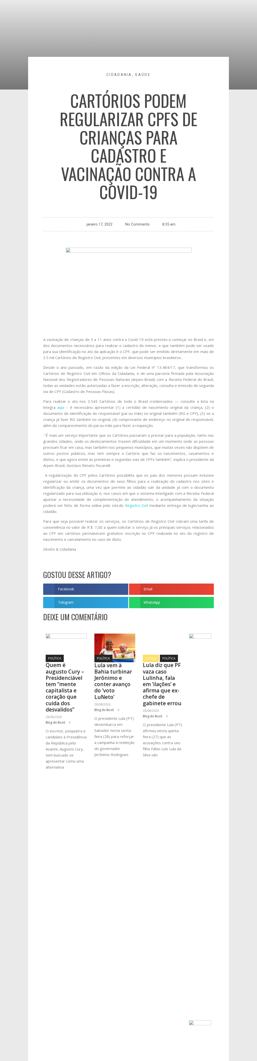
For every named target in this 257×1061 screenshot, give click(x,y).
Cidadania (119, 75)
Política (54, 658)
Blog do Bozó (55, 722)
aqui (60, 407)
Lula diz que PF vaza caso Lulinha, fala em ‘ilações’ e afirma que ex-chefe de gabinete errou (162, 683)
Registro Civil (136, 505)
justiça (150, 658)
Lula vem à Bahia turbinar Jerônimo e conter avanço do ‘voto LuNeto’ (113, 681)
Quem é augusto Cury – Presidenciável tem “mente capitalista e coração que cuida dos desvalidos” (65, 687)
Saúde (143, 75)
